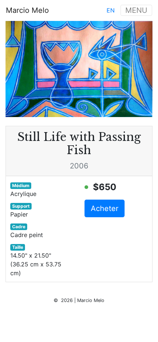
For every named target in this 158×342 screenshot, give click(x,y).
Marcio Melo (27, 10)
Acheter (104, 208)
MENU (136, 10)
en (111, 10)
